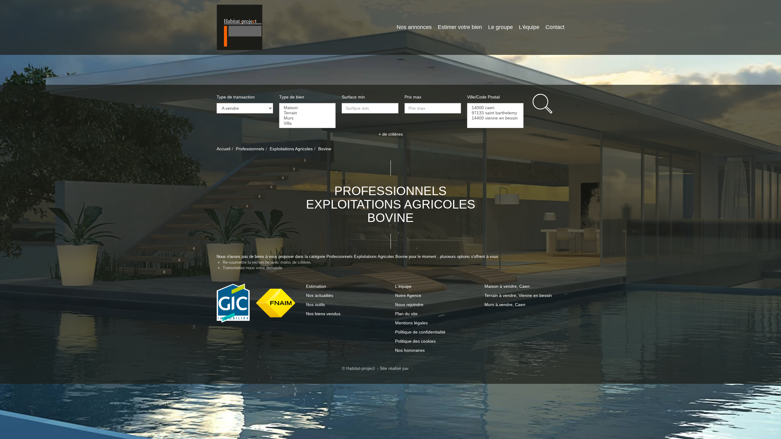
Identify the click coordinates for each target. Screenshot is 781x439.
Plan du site (406, 313)
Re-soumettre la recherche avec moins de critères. (267, 262)
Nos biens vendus (323, 313)
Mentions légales (411, 322)
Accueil (223, 148)
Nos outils (315, 304)
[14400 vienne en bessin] (495, 118)
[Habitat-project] (239, 27)
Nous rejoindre (409, 304)
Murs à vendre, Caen (504, 304)
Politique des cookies (415, 341)
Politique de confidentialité (420, 332)
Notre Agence (408, 295)
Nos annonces (397, 27)
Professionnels (250, 148)
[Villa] (307, 123)
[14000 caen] (495, 107)
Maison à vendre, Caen (507, 286)
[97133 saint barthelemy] (495, 113)
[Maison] (307, 107)
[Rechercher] (548, 104)
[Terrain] (307, 113)
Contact (551, 27)
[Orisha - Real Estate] (426, 368)
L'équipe (521, 27)
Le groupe (489, 27)
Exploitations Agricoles (291, 148)
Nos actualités (319, 295)
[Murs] (307, 118)
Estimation (316, 286)
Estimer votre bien (446, 27)
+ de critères (391, 134)
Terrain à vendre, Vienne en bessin (518, 295)
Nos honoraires (410, 350)
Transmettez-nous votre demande (252, 268)
